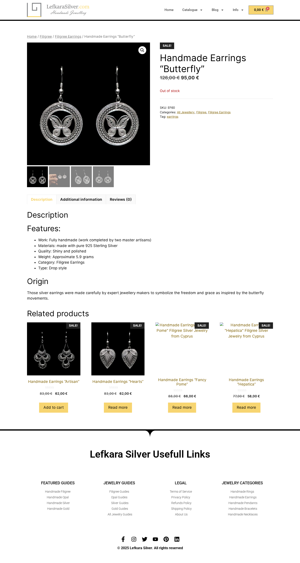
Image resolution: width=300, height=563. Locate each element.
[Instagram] (134, 539)
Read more (118, 407)
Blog (215, 10)
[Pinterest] (166, 539)
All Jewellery (186, 112)
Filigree (46, 36)
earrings (172, 116)
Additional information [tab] (81, 199)
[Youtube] (155, 539)
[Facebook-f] (123, 539)
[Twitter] (144, 539)
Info (236, 10)
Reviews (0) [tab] (121, 199)
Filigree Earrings (68, 36)
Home (168, 10)
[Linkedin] (177, 539)
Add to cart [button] (53, 407)
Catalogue (189, 10)
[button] (142, 50)
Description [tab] (41, 199)
